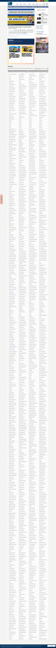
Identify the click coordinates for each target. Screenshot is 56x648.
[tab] (10, 30)
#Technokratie (40, 6)
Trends (21, 4)
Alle (28, 70)
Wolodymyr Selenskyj (41, 9)
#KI (29, 6)
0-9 (47, 72)
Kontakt (25, 0)
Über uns (9, 0)
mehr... (46, 6)
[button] (39, 1)
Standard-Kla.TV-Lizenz (14, 36)
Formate (29, 4)
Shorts (25, 4)
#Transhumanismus (17, 6)
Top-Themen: (10, 6)
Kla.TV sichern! (12, 0)
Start (17, 4)
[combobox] (40, 68)
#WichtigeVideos (24, 6)
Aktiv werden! (21, 0)
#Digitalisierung (34, 6)
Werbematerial (17, 0)
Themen (33, 4)
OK (51, 645)
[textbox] (40, 68)
